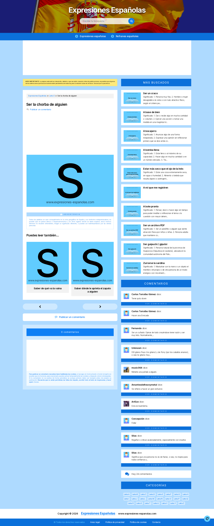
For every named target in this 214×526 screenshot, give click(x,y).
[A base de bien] (132, 122)
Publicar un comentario (40, 109)
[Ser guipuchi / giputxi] (132, 254)
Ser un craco (150, 93)
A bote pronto (151, 206)
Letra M (151, 499)
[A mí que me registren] (132, 197)
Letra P (176, 499)
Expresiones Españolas (107, 9)
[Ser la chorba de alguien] (70, 206)
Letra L (142, 499)
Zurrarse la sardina (154, 263)
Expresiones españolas (93, 36)
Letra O (168, 499)
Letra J (134, 499)
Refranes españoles (127, 36)
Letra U (156, 503)
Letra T (147, 503)
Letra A (126, 494)
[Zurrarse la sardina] (132, 273)
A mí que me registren (155, 187)
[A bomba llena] (132, 159)
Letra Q (185, 499)
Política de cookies (138, 522)
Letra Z (181, 503)
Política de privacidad (114, 522)
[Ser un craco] (132, 103)
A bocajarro (149, 131)
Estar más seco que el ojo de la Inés (163, 168)
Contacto (156, 522)
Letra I (126, 499)
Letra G (177, 494)
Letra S (139, 503)
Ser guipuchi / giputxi (155, 244)
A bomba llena (151, 149)
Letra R (131, 503)
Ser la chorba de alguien (46, 104)
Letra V (164, 503)
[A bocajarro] (132, 141)
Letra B (135, 494)
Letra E (160, 494)
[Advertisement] (107, 57)
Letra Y (173, 503)
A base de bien (151, 112)
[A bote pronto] (132, 216)
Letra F (168, 494)
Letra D (152, 494)
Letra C (143, 494)
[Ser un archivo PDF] (132, 235)
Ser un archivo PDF (154, 225)
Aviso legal (95, 522)
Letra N (159, 499)
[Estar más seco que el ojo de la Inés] (132, 178)
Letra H (185, 494)
